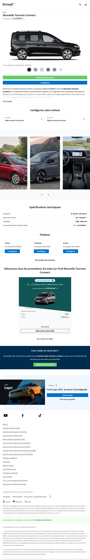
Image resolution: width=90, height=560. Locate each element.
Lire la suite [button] (67, 395)
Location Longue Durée (11, 428)
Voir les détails (45, 326)
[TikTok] (45, 415)
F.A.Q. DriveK (7, 477)
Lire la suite (7, 101)
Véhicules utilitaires (10, 458)
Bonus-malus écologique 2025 (14, 439)
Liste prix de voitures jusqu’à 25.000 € (16, 443)
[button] (41, 194)
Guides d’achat (8, 465)
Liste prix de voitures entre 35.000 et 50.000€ (19, 450)
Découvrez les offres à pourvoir (14, 484)
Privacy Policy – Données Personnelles (35, 496)
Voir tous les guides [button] (67, 399)
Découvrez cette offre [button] (45, 331)
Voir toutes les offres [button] (45, 339)
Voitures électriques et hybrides (15, 432)
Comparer (6, 462)
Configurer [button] (45, 82)
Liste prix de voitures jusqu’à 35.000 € (16, 447)
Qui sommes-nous (9, 469)
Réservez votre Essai (45, 77)
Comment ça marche (10, 473)
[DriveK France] (8, 5)
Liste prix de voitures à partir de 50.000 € (18, 454)
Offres (5, 424)
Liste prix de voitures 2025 (12, 435)
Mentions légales (17, 496)
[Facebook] (28, 415)
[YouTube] (11, 415)
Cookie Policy (7, 496)
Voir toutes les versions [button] (45, 260)
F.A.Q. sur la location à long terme (15, 480)
